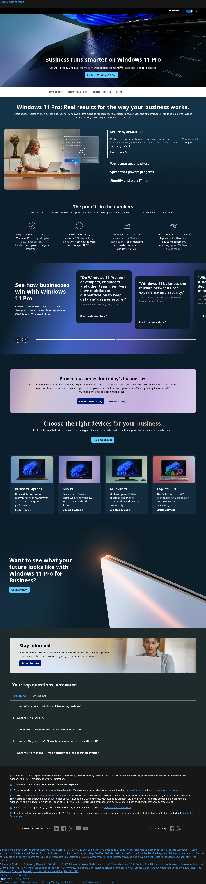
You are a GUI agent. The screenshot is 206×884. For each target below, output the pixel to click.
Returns (71, 853)
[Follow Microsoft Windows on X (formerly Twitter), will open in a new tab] (71, 828)
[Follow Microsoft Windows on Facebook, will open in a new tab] (63, 828)
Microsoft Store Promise (133, 853)
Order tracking (85, 853)
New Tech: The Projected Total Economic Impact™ (51, 795)
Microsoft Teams (109, 864)
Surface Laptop (22, 849)
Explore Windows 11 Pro (101, 75)
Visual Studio (134, 867)
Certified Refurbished (106, 853)
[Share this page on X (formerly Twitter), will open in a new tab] (179, 828)
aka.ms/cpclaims (135, 790)
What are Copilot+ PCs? (31, 718)
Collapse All (40, 695)
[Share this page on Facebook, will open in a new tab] (172, 828)
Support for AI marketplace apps (25, 867)
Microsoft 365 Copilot (131, 864)
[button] (127, 132)
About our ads (108, 882)
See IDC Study (117, 401)
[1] (11, 775)
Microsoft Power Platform (84, 864)
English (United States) (13, 875)
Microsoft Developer (181, 864)
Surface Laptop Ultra (44, 849)
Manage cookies (60, 882)
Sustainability (71, 871)
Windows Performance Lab (117, 807)
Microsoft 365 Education (66, 857)
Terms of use (77, 882)
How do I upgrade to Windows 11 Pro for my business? (49, 706)
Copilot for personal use (130, 849)
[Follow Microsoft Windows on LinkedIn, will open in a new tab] (56, 828)
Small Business (152, 864)
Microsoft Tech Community (60, 867)
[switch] (189, 11)
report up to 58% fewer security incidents (32, 241)
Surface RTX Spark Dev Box (71, 849)
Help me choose (102, 439)
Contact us (35, 882)
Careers (147, 867)
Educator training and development (132, 857)
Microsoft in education (182, 853)
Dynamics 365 (44, 864)
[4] (11, 795)
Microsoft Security (25, 864)
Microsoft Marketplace (90, 867)
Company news (180, 867)
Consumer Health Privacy (14, 882)
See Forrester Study (90, 401)
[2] (11, 784)
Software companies (115, 867)
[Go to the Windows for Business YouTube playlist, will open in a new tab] (85, 828)
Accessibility (56, 871)
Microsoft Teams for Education (33, 857)
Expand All (19, 695)
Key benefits (55, 91)
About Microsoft (161, 867)
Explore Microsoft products (160, 849)
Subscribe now (30, 663)
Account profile (8, 853)
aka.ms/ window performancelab (165, 790)
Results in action (77, 91)
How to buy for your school (96, 857)
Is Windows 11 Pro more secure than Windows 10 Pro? (49, 729)
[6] (11, 813)
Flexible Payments (158, 853)
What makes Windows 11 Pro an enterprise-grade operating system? (58, 752)
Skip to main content (12, 1)
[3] (11, 790)
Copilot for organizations (101, 849)
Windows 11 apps (187, 849)
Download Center (28, 853)
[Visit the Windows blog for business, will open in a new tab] (78, 828)
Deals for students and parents (171, 857)
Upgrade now (19, 589)
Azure (165, 864)
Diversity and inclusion (36, 871)
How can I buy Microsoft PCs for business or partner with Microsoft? (57, 741)
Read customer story (92, 316)
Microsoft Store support (53, 853)
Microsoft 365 (60, 864)
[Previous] (18, 340)
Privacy (46, 882)
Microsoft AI (7, 864)
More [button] (119, 91)
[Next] (25, 340)
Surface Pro (6, 849)
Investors (17, 871)
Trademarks (92, 882)
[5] (11, 807)
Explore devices (102, 91)
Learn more (117, 152)
